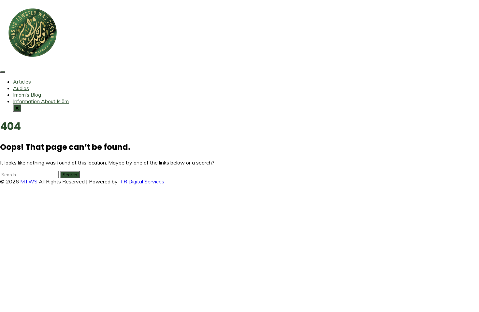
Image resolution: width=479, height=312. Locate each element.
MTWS (28, 181)
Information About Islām (41, 101)
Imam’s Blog (27, 94)
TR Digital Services (142, 181)
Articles (22, 81)
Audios (21, 88)
